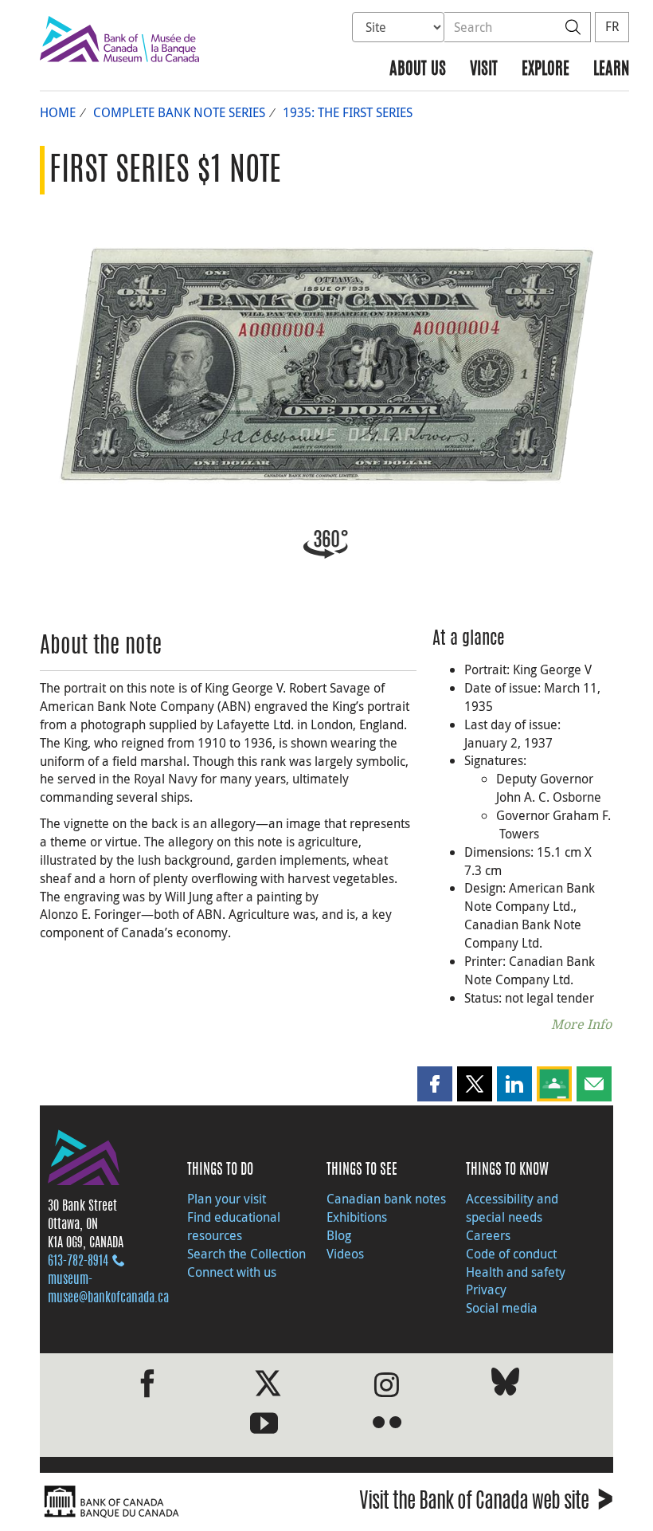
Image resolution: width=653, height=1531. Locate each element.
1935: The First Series (348, 112)
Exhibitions (356, 1217)
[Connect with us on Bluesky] (505, 1384)
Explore (545, 69)
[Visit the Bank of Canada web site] (179, 1502)
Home (58, 112)
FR (612, 26)
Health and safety (515, 1272)
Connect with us (231, 1272)
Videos (345, 1253)
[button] (434, 1083)
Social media (502, 1308)
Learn (611, 69)
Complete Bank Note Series (179, 112)
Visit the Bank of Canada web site (486, 1503)
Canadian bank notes (386, 1198)
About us (417, 69)
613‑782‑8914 (78, 1261)
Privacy (486, 1289)
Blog (338, 1235)
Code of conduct (511, 1253)
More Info (581, 1024)
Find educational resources (233, 1226)
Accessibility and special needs (512, 1208)
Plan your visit (226, 1198)
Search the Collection (246, 1253)
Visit (484, 69)
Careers (488, 1235)
